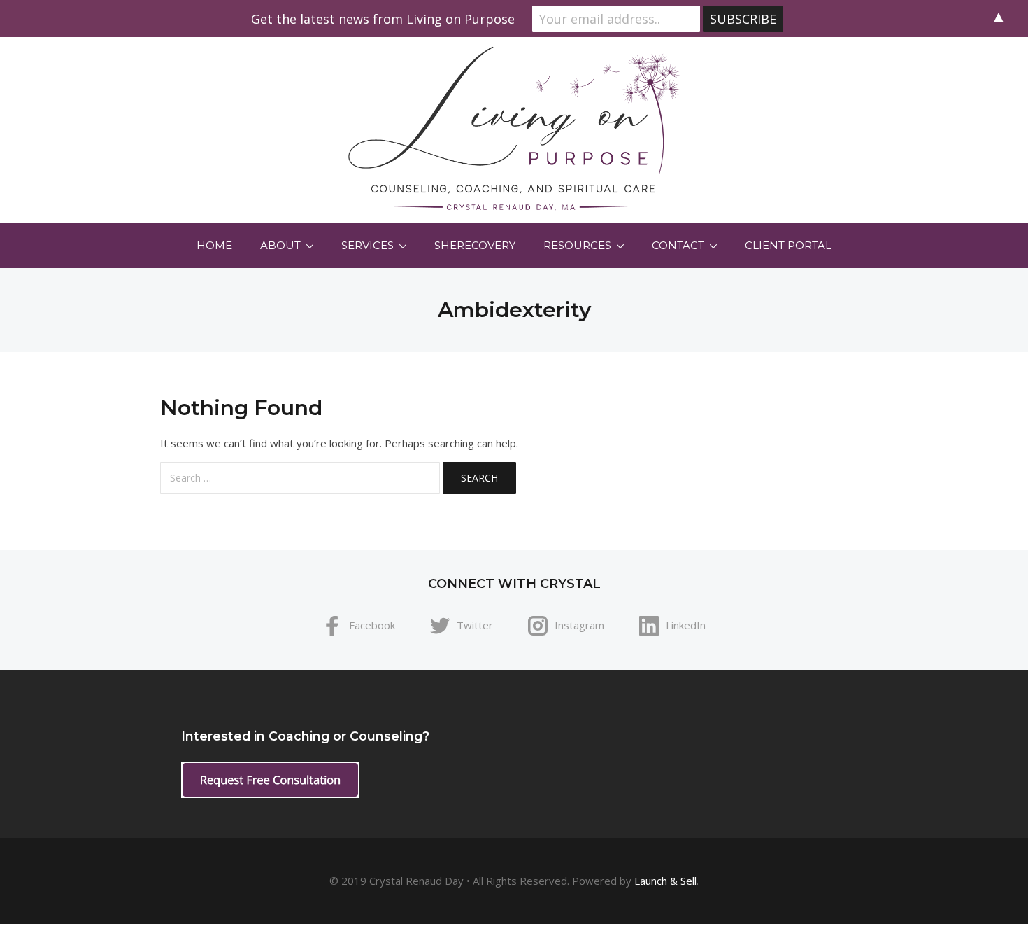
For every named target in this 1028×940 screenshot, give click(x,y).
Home (214, 245)
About (280, 245)
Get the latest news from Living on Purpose (383, 18)
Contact (678, 245)
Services (367, 245)
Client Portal (788, 245)
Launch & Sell (665, 881)
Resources (577, 245)
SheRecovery (474, 245)
